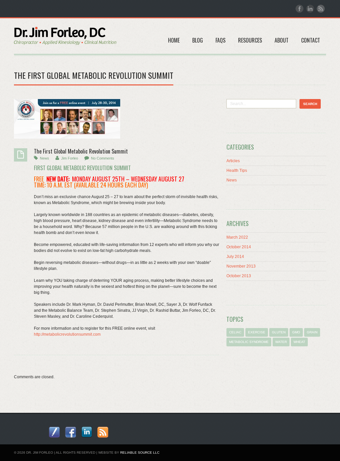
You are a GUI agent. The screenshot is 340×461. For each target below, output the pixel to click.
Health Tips (236, 170)
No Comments (102, 158)
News (44, 158)
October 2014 (238, 247)
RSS (321, 9)
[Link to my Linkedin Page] (86, 432)
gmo (296, 332)
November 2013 (241, 266)
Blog (197, 40)
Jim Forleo (69, 158)
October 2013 (238, 276)
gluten (279, 332)
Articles (233, 161)
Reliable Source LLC (139, 452)
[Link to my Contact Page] (54, 432)
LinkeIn (310, 9)
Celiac (235, 332)
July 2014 (235, 256)
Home (174, 40)
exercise (256, 332)
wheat (299, 342)
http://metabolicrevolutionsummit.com (67, 334)
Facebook (299, 9)
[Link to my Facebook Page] (70, 432)
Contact (310, 40)
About (282, 40)
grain (312, 332)
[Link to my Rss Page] (102, 432)
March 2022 (237, 237)
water (281, 342)
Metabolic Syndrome (249, 342)
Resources (250, 40)
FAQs (220, 40)
